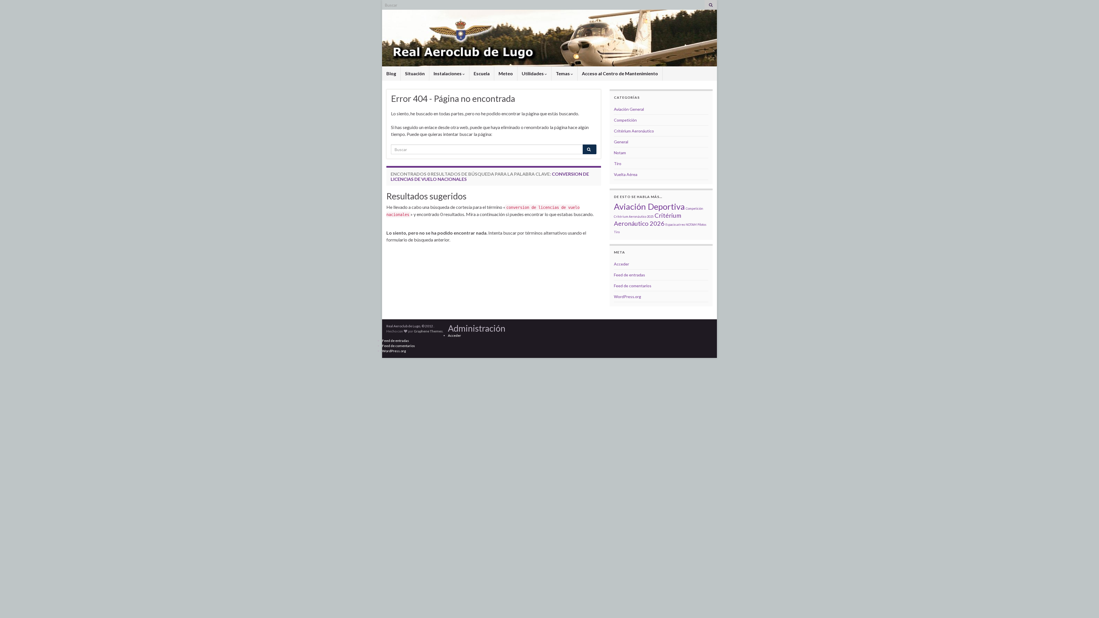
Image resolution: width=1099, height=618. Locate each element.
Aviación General (629, 109)
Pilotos (701, 224)
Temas (563, 73)
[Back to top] (1086, 605)
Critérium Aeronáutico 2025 (634, 216)
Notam (620, 152)
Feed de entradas (629, 274)
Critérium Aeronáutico (634, 130)
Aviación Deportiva (649, 206)
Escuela (482, 73)
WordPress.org (627, 296)
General (621, 141)
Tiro (617, 163)
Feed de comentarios (632, 285)
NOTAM (691, 224)
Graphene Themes (428, 331)
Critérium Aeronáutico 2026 (647, 219)
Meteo (506, 73)
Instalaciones (448, 73)
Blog (391, 73)
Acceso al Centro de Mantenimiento (620, 73)
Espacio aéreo (675, 224)
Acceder (621, 264)
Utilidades (533, 73)
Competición (625, 120)
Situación (415, 73)
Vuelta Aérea (625, 174)
